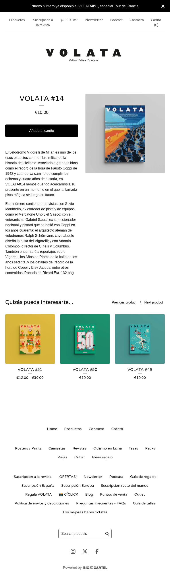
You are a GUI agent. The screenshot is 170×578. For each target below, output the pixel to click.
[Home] (85, 54)
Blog (89, 494)
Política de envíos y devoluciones (42, 503)
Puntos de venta (113, 494)
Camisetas (57, 448)
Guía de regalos (143, 477)
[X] (85, 551)
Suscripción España (37, 485)
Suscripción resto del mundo (125, 485)
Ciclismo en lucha (107, 448)
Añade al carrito (41, 130)
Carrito (117, 429)
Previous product (124, 302)
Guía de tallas (144, 503)
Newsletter (94, 20)
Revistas (79, 448)
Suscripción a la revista (43, 22)
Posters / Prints (28, 448)
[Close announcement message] (162, 6)
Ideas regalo (102, 457)
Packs (150, 448)
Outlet (79, 457)
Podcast (116, 20)
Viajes (62, 457)
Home (52, 429)
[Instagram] (73, 551)
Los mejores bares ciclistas (85, 512)
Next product (153, 302)
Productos (17, 20)
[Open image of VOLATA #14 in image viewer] (125, 133)
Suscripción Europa (77, 485)
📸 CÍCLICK (68, 494)
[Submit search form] (107, 533)
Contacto (137, 20)
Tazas (133, 448)
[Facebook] (97, 551)
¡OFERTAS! (69, 20)
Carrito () (156, 22)
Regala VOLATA (38, 494)
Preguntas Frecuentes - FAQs (101, 503)
